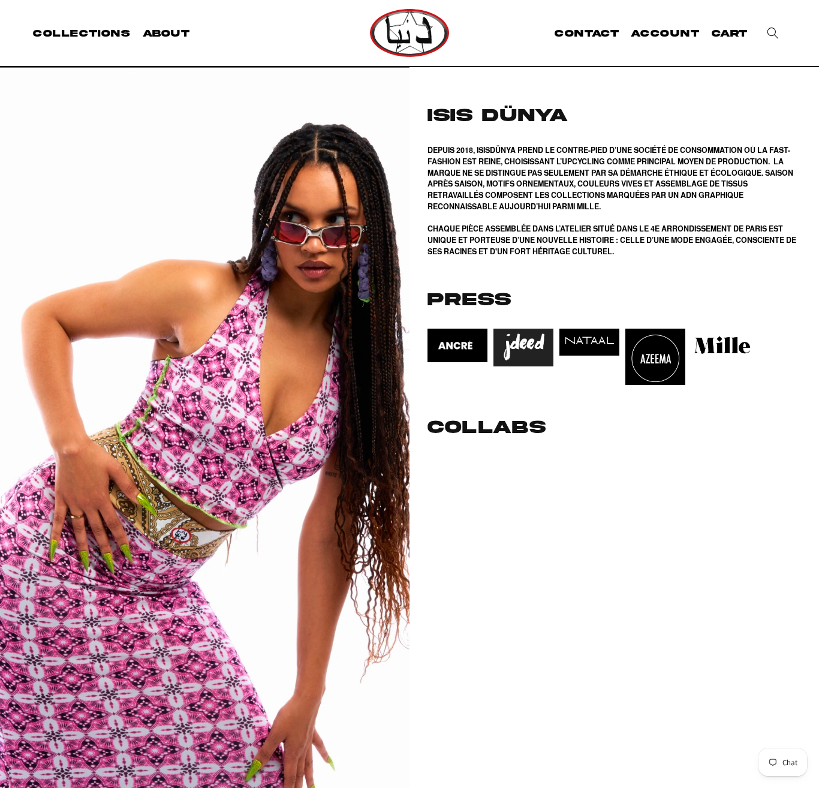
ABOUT (166, 33)
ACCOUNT (665, 33)
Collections (82, 33)
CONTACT (587, 33)
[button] (773, 33)
